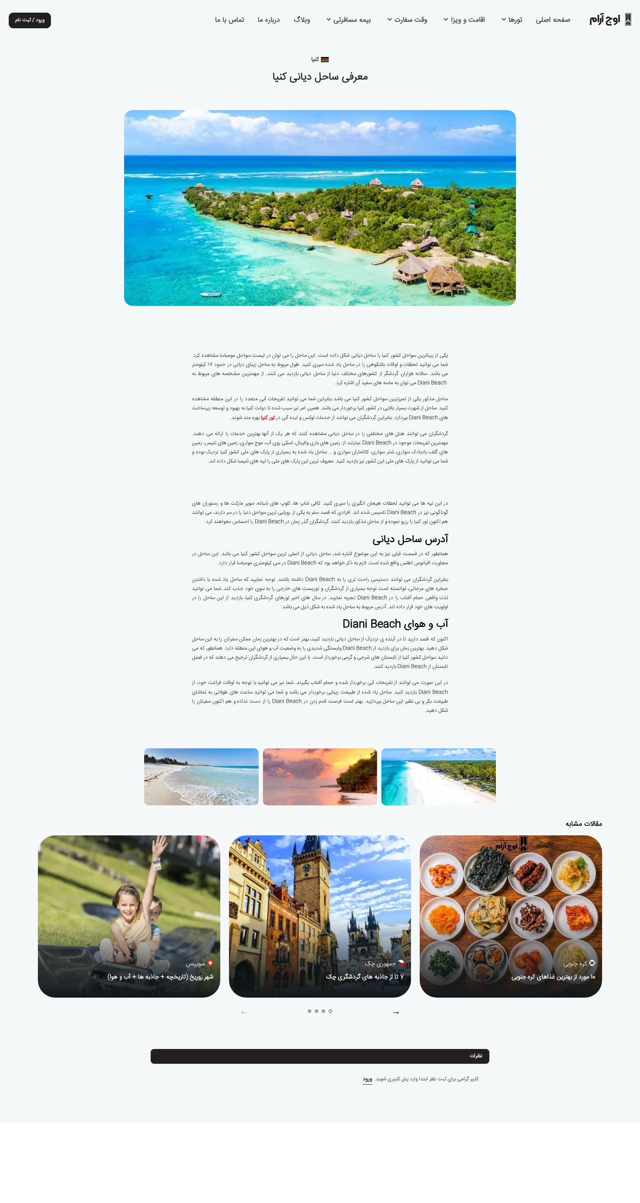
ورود (367, 1079)
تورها (514, 20)
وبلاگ (302, 20)
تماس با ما (229, 20)
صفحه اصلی (553, 20)
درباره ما (269, 20)
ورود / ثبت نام (29, 20)
